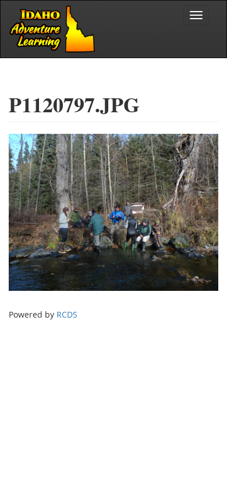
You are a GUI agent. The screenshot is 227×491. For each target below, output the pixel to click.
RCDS (66, 314)
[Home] (53, 29)
